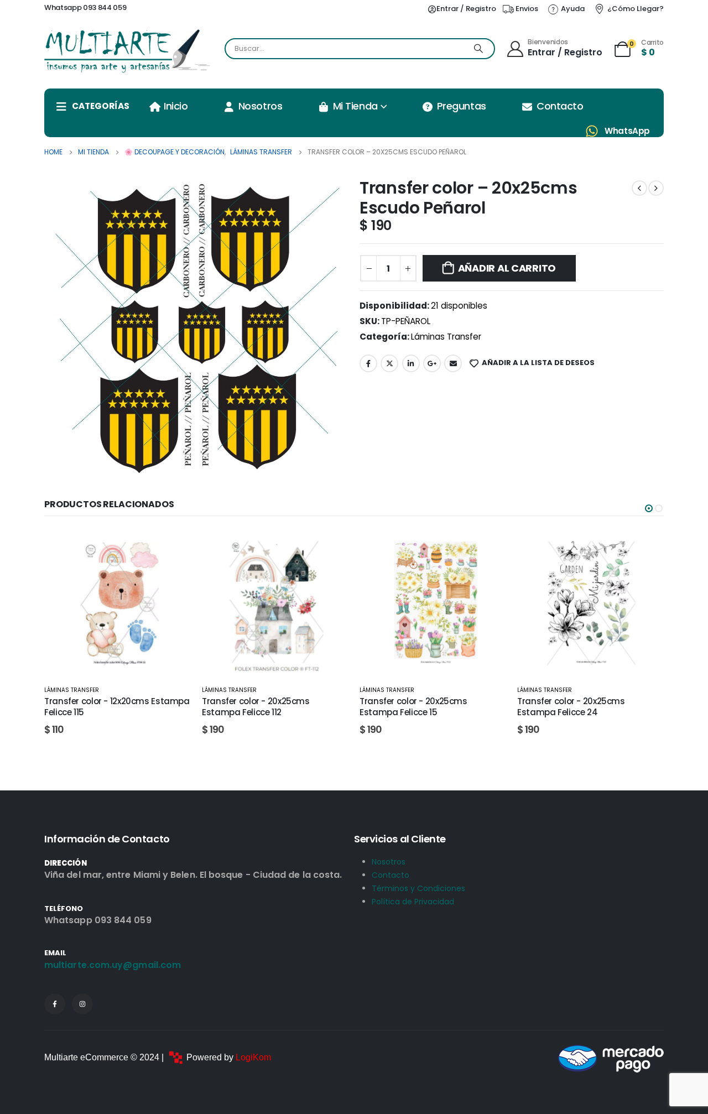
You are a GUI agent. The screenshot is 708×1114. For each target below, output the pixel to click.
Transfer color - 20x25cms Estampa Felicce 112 (98, 706)
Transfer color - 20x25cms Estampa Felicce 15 (256, 706)
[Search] (478, 48)
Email (453, 363)
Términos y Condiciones (418, 888)
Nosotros (260, 106)
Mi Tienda (355, 106)
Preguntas (461, 106)
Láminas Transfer (446, 336)
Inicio (176, 106)
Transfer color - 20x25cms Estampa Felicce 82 (571, 706)
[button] (649, 508)
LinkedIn (411, 363)
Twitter (389, 363)
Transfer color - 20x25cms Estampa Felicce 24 (413, 706)
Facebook (368, 363)
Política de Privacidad (413, 901)
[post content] (117, 602)
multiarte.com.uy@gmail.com (112, 965)
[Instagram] (82, 1003)
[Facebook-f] (54, 1003)
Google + (432, 363)
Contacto (560, 106)
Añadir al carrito (507, 268)
